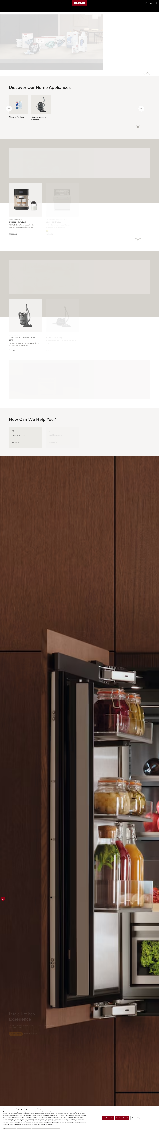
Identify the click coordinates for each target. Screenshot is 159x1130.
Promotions (101, 9)
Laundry (26, 9)
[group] (25, 209)
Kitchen (14, 9)
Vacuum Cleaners (41, 9)
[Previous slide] (145, 73)
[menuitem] (15, 9)
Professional (142, 9)
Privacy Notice (17, 1128)
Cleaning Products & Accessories (65, 9)
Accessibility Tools (26, 1128)
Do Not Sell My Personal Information (50, 1128)
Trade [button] (130, 9)
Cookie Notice (36, 1128)
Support (119, 9)
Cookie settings (136, 1117)
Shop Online (87, 9)
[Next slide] (148, 73)
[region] (79, 44)
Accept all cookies (108, 1117)
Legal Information (8, 1128)
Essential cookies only (122, 1117)
